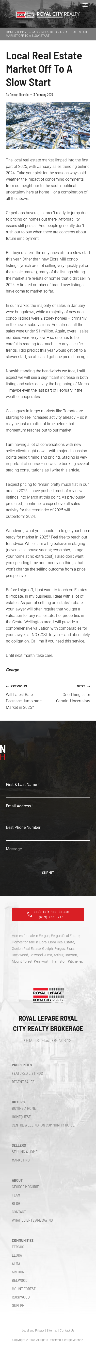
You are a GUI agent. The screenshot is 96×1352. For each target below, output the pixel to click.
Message (14, 849)
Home (10, 32)
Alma (16, 1263)
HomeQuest (21, 1116)
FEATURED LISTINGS (27, 1073)
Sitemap (52, 1330)
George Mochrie (19, 95)
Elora (17, 1255)
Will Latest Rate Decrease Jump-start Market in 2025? (24, 697)
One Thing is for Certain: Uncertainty (73, 693)
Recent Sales (23, 1081)
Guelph (18, 1305)
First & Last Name (23, 784)
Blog (20, 32)
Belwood (20, 1280)
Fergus (18, 1246)
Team (16, 1195)
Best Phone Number (23, 827)
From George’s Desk (42, 32)
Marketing (21, 1160)
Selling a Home (24, 1151)
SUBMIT (48, 872)
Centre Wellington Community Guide (43, 1125)
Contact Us (67, 1330)
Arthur (18, 1271)
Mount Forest (24, 1288)
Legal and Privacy (33, 1330)
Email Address (19, 806)
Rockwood (21, 1297)
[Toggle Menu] (85, 5)
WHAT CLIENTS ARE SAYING (32, 1220)
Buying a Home (24, 1108)
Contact (19, 1211)
